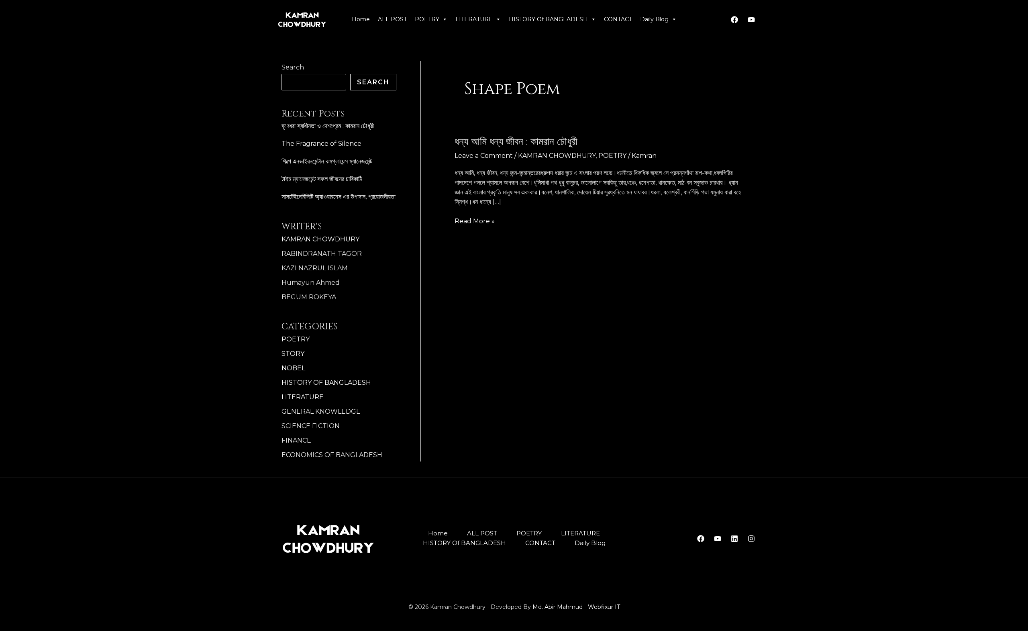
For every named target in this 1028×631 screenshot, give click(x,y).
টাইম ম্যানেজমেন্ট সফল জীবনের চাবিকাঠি (321, 179)
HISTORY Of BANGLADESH (548, 19)
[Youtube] (751, 19)
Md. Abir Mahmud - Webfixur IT (576, 607)
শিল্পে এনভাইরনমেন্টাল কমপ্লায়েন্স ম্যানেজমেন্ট (326, 161)
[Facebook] (734, 19)
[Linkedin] (734, 538)
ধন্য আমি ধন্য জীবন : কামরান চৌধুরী (516, 142)
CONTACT (618, 19)
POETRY (427, 19)
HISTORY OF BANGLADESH (326, 382)
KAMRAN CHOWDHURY (320, 239)
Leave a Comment (484, 155)
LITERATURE (474, 19)
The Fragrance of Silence (321, 143)
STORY (292, 353)
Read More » (475, 220)
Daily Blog (654, 19)
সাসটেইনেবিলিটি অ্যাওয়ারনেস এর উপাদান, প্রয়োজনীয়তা (338, 196)
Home (361, 19)
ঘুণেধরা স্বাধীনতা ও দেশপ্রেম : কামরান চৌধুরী (327, 126)
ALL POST (392, 19)
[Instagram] (751, 538)
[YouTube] (717, 538)
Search (292, 67)
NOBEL (293, 368)
